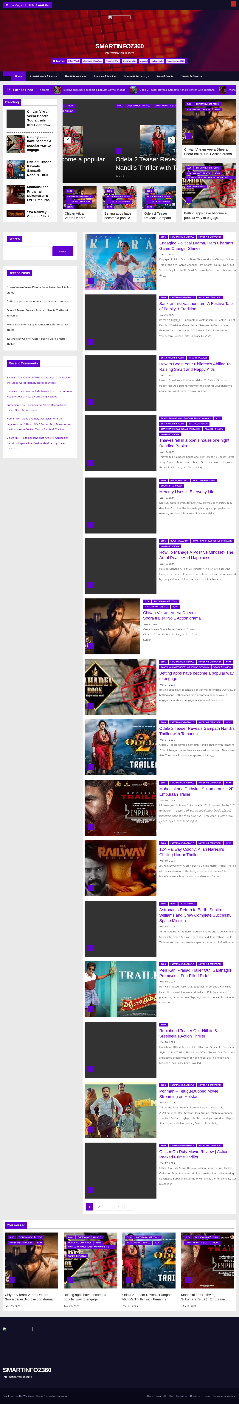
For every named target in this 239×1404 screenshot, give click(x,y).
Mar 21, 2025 (75, 176)
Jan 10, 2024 (167, 563)
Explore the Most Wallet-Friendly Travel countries (39, 380)
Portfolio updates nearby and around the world (207, 177)
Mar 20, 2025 (167, 800)
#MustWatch (73, 61)
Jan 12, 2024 (167, 497)
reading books (157, 61)
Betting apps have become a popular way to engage (117, 218)
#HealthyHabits (129, 61)
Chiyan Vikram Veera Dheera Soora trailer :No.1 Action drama (38, 120)
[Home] (7, 73)
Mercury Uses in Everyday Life (186, 491)
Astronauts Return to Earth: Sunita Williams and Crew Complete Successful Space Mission (195, 915)
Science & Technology (136, 76)
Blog (71, 105)
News (136, 105)
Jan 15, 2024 (167, 375)
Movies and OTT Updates (117, 105)
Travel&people (165, 76)
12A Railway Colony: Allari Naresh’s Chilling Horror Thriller (36, 341)
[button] (171, 140)
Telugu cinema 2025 (175, 61)
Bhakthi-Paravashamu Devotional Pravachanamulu (186, 418)
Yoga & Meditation (170, 434)
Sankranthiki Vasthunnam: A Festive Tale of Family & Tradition (39, 426)
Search (14, 239)
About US (161, 1396)
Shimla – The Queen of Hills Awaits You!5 (32, 377)
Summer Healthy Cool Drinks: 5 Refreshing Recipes (39, 393)
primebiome (14, 405)
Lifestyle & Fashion (105, 76)
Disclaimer (195, 1396)
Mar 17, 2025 (167, 1102)
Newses (48, 1396)
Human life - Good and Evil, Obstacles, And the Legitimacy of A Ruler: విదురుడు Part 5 (35, 421)
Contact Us (181, 1396)
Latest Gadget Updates (204, 480)
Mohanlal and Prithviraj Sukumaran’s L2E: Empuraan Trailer (39, 195)
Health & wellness (75, 76)
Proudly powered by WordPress (19, 1396)
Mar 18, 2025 (167, 926)
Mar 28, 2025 (151, 624)
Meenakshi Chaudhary (92, 61)
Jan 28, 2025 (167, 314)
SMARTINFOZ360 (119, 46)
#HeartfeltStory (112, 61)
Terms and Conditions (224, 1396)
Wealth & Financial (191, 76)
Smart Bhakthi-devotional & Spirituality (180, 429)
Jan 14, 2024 (167, 451)
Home (18, 76)
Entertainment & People (43, 76)
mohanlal (144, 61)
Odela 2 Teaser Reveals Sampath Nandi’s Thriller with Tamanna (39, 170)
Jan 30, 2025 (167, 254)
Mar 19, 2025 (167, 860)
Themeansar (61, 1396)
